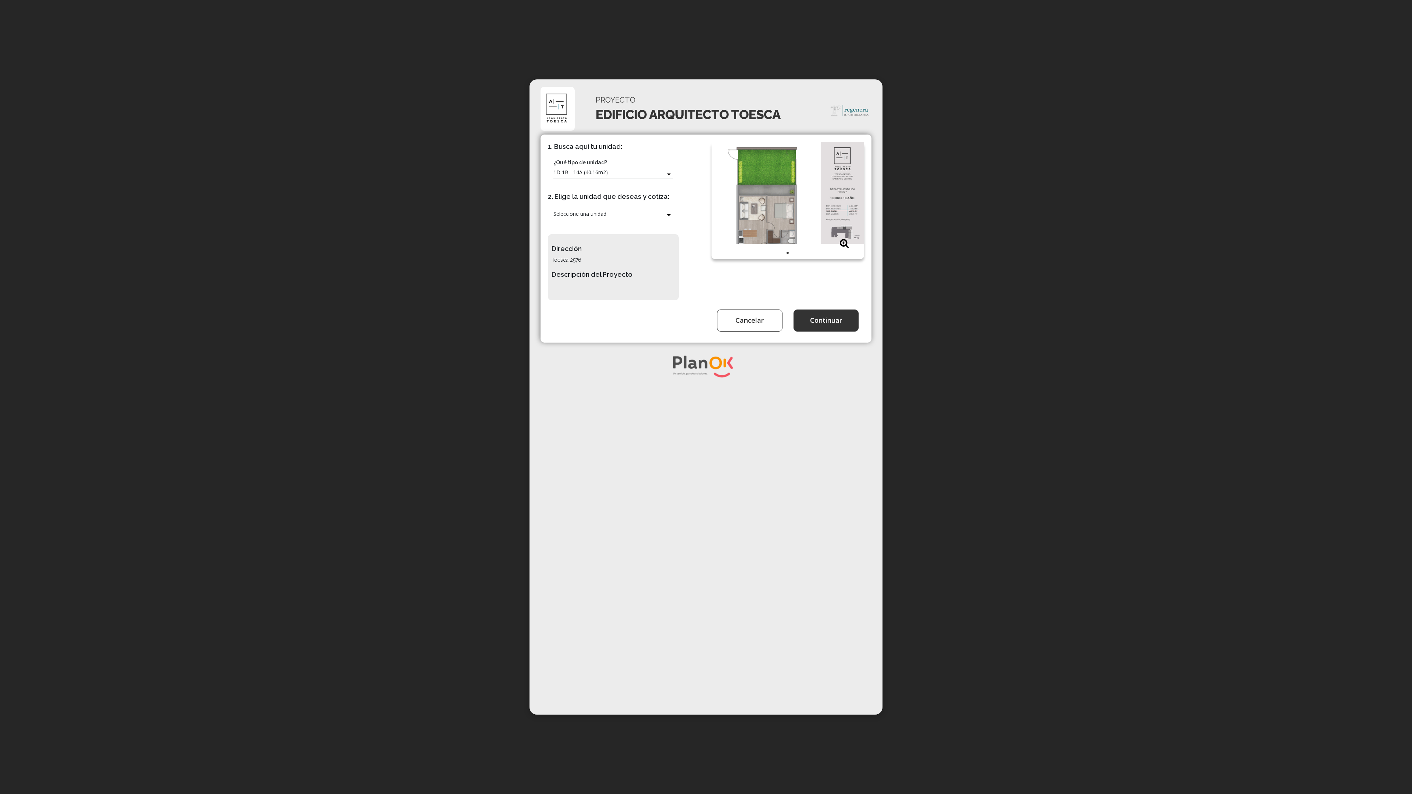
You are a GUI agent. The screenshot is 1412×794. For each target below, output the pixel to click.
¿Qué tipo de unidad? (580, 162)
